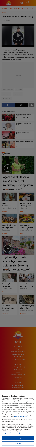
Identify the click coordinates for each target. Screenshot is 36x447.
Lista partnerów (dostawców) (11, 433)
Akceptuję (18, 438)
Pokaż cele (18, 443)
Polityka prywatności (20, 417)
